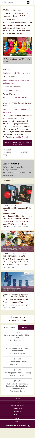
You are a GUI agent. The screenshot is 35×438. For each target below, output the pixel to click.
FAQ (17, 402)
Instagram (17, 415)
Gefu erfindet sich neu (11, 90)
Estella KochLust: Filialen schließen (16, 73)
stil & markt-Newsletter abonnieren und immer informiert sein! (17, 143)
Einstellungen (6, 155)
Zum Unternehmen (18, 320)
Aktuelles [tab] (25, 327)
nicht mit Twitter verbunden (21, 152)
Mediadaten (17, 399)
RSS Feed (17, 421)
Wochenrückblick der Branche (16, 167)
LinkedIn (17, 418)
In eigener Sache (10, 170)
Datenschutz (17, 408)
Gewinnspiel (26, 172)
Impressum (17, 411)
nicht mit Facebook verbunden (4, 149)
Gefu (13, 175)
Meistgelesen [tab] (9, 327)
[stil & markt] (7, 2)
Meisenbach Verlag (11, 172)
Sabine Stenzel (22, 137)
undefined (4, 152)
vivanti (6, 175)
